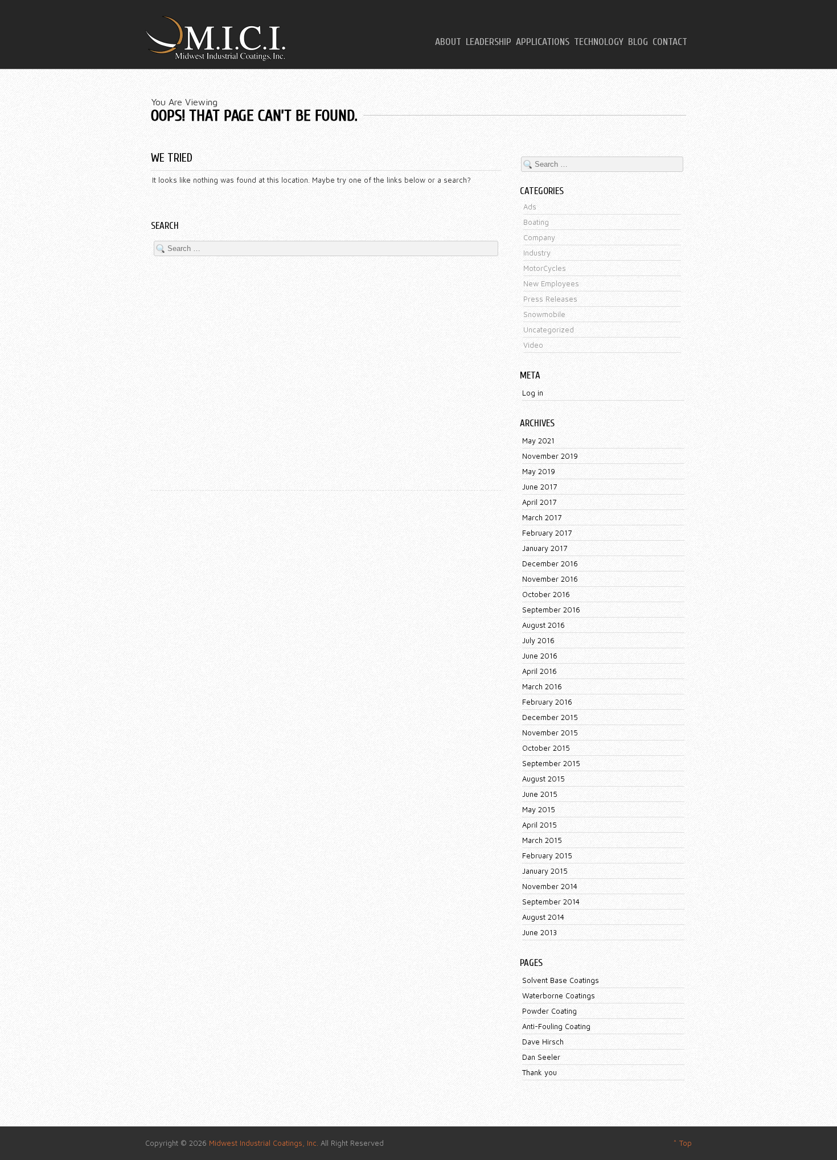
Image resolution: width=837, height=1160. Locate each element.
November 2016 (550, 578)
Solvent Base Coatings (560, 980)
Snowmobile (544, 314)
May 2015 (538, 809)
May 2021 (538, 440)
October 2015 (546, 747)
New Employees (551, 283)
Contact (670, 42)
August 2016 (543, 625)
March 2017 (541, 517)
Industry (537, 252)
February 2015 (547, 855)
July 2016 (538, 640)
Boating (536, 222)
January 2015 (545, 870)
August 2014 (543, 917)
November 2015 (550, 732)
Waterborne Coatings (558, 995)
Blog (638, 42)
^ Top (682, 1142)
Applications (542, 42)
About (448, 42)
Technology (598, 42)
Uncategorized (548, 329)
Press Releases (550, 298)
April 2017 (539, 502)
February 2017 (547, 532)
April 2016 (539, 671)
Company (539, 237)
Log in (532, 392)
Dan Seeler (541, 1057)
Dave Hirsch (543, 1041)
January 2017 (544, 548)
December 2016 (550, 563)
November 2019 (550, 455)
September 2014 (551, 901)
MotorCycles (544, 268)
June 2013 (539, 932)
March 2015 (542, 840)
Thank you (539, 1072)
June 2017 (539, 486)
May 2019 (538, 471)
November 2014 (549, 886)
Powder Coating (549, 1010)
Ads (529, 206)
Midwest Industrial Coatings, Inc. (263, 1142)
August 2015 (543, 778)
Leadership (488, 42)
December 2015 (550, 717)
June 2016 (539, 655)
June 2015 (539, 794)
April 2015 (539, 824)
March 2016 (542, 686)
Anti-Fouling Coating (556, 1026)
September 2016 (551, 609)
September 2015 (551, 763)
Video (533, 344)
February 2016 (547, 701)
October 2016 (546, 594)
